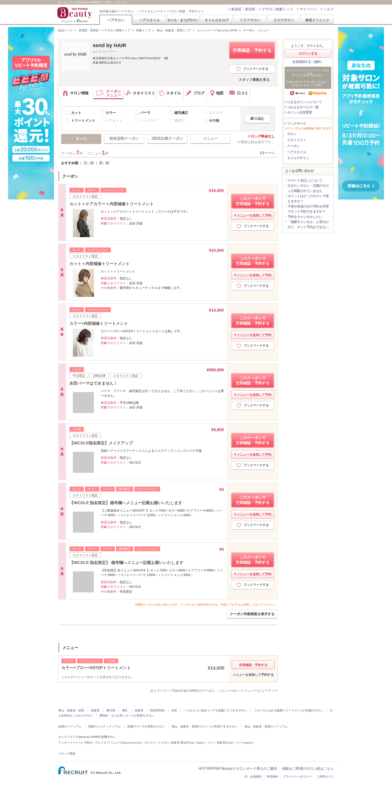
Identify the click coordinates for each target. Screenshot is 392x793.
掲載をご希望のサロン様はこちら (308, 769)
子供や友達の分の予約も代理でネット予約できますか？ (308, 209)
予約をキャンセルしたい (305, 217)
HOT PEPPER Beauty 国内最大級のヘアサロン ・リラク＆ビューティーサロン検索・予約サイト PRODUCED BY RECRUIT (75, 14)
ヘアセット (114, 120)
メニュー (210, 138)
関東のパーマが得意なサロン (146, 726)
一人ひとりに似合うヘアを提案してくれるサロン (215, 710)
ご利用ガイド (325, 776)
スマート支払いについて (305, 180)
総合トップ (65, 30)
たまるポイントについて (304, 102)
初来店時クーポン (124, 138)
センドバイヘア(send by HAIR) (217, 30)
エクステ (216, 112)
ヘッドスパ (148, 120)
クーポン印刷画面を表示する (252, 614)
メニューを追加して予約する (253, 674)
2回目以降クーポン (167, 138)
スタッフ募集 (66, 753)
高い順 (104, 163)
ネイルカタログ (217, 20)
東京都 (110, 710)
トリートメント (83, 120)
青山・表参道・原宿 (71, 710)
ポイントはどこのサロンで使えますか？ (308, 198)
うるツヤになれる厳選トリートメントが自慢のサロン (288, 710)
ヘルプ (328, 9)
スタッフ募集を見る (254, 80)
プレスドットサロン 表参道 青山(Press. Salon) (174, 742)
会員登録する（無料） (308, 62)
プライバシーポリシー (297, 776)
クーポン (293, 146)
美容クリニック (317, 20)
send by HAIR (109, 45)
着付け (179, 120)
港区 (125, 710)
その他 (214, 120)
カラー (111, 112)
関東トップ (143, 30)
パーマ (145, 112)
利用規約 (272, 776)
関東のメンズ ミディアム (104, 726)
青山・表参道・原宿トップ (174, 30)
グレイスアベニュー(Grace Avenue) (118, 742)
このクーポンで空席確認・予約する (252, 201)
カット (76, 112)
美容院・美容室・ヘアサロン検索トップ (262, 9)
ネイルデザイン (298, 158)
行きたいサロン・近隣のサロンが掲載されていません (308, 188)
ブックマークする (255, 68)
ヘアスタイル (149, 20)
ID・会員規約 (253, 776)
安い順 (89, 163)
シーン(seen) (244, 742)
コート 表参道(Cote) (220, 742)
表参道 (95, 710)
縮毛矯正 (181, 112)
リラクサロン (250, 20)
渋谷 (174, 710)
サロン (291, 134)
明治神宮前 (157, 710)
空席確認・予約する (252, 50)
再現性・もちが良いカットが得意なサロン (127, 715)
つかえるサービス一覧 (303, 107)
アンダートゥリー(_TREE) (75, 742)
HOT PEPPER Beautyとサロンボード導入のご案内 (238, 769)
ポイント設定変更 (299, 112)
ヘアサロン (116, 20)
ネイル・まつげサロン (182, 20)
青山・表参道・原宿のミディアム (266, 726)
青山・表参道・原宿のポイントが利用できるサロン (205, 726)
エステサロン (283, 20)
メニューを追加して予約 (254, 215)
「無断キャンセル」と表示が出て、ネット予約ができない (308, 224)
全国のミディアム (69, 726)
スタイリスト (296, 140)
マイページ (308, 9)
